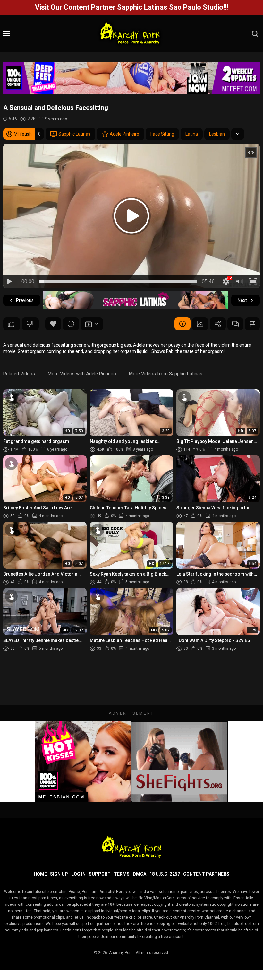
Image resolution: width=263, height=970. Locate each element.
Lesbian (217, 134)
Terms (122, 874)
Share (218, 323)
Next (242, 300)
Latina (191, 134)
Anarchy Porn (121, 952)
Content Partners (206, 874)
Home (40, 874)
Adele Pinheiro (124, 134)
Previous (25, 300)
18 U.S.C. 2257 (164, 874)
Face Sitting (162, 134)
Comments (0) (235, 323)
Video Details (182, 323)
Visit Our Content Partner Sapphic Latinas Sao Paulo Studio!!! (131, 7)
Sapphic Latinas (74, 134)
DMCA (139, 874)
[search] (255, 34)
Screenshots (200, 323)
